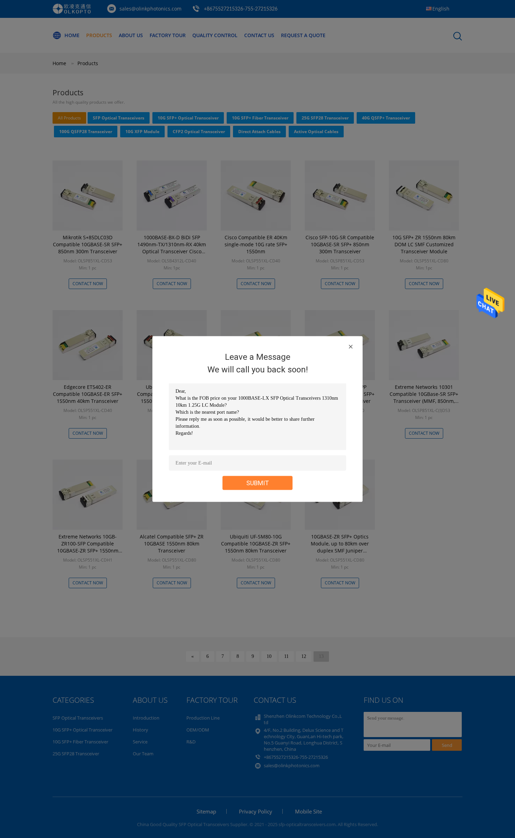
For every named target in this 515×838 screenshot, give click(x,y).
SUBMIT (257, 483)
